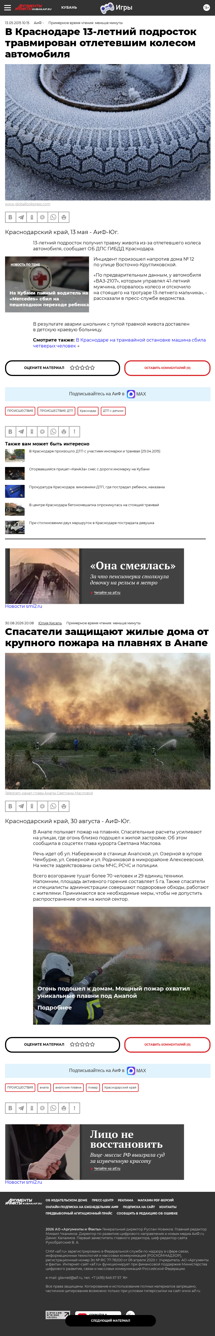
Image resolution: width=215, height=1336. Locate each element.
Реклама (125, 1200)
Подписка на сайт (139, 1207)
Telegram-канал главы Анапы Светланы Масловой (49, 793)
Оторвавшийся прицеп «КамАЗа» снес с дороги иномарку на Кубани (89, 469)
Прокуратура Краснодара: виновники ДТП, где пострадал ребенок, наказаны (97, 487)
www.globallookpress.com (27, 204)
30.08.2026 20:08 (19, 623)
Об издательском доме (66, 1200)
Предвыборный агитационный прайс (79, 1213)
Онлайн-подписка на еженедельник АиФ (82, 1207)
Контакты (167, 1207)
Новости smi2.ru (23, 606)
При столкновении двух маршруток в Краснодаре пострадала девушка (91, 523)
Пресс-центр (102, 1200)
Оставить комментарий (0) (167, 368)
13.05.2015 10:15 (17, 23)
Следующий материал (110, 1321)
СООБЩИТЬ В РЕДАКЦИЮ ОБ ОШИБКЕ (147, 1213)
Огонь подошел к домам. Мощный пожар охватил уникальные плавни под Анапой (114, 992)
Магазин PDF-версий (156, 1200)
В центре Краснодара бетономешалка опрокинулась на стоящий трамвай (94, 505)
